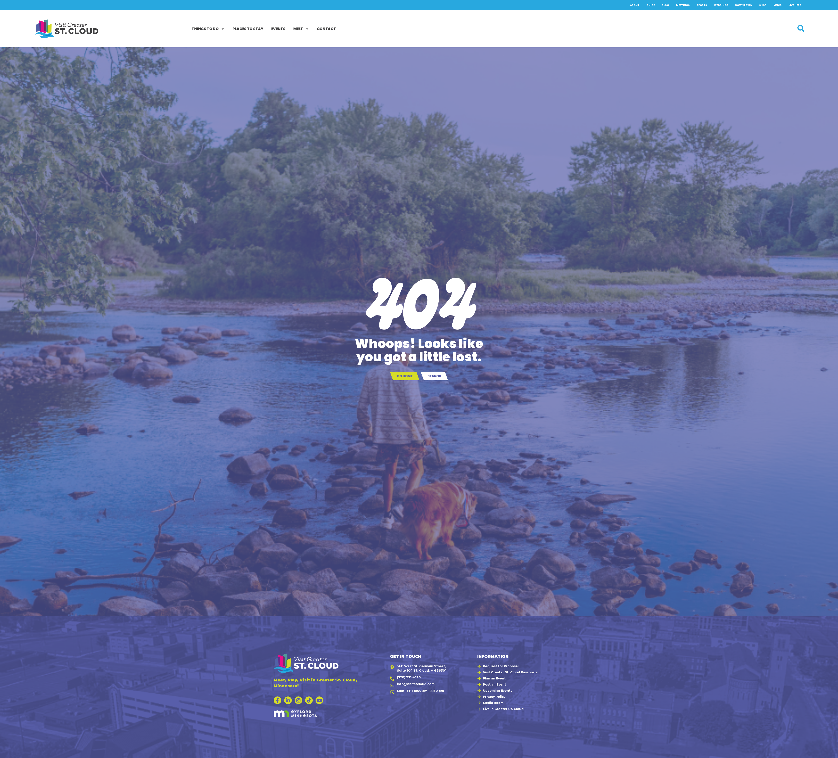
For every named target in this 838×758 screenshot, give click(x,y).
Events (278, 28)
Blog (665, 5)
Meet (298, 28)
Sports (702, 5)
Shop (762, 5)
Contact (326, 28)
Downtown (743, 5)
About (634, 5)
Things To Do (205, 28)
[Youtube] (319, 700)
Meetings (683, 5)
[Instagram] (298, 700)
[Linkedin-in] (288, 700)
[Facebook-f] (277, 700)
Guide (650, 5)
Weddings (721, 5)
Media (777, 5)
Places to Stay (247, 28)
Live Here (795, 5)
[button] (829, 752)
